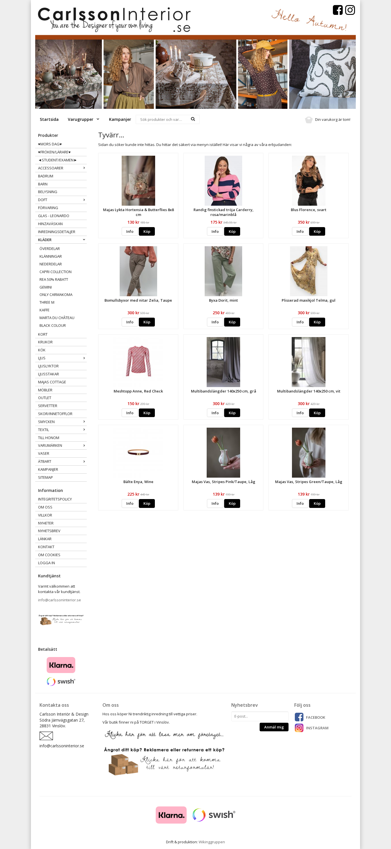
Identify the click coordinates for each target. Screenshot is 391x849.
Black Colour (53, 325)
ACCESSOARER (50, 168)
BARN (43, 184)
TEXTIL (43, 429)
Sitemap (45, 477)
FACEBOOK (315, 717)
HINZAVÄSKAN (50, 223)
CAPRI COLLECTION (56, 271)
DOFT (42, 199)
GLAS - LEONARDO (53, 215)
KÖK (42, 350)
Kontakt (46, 546)
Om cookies (49, 554)
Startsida (49, 119)
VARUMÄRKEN (50, 445)
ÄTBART (44, 461)
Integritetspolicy (55, 499)
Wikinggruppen (212, 841)
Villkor (45, 515)
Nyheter (46, 523)
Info (129, 231)
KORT (43, 334)
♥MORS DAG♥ (50, 144)
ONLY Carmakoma (56, 294)
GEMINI (46, 287)
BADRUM (45, 176)
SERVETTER (47, 405)
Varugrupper (81, 119)
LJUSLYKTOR (48, 366)
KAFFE (45, 310)
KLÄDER (45, 239)
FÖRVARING (48, 207)
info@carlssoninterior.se (59, 599)
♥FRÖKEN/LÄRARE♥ (54, 152)
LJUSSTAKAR (48, 374)
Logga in (46, 562)
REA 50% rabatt (54, 279)
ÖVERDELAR (50, 248)
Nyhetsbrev (49, 530)
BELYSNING (47, 191)
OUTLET (44, 397)
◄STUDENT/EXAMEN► (57, 160)
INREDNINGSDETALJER (56, 231)
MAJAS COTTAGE (52, 382)
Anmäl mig (274, 727)
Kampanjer (120, 119)
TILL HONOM (48, 437)
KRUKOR (45, 342)
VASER (43, 453)
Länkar (45, 538)
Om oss (45, 507)
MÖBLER (45, 390)
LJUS (42, 358)
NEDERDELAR (51, 264)
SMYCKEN (46, 421)
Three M (47, 302)
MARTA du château (57, 317)
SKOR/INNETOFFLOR (55, 413)
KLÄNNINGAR (51, 256)
